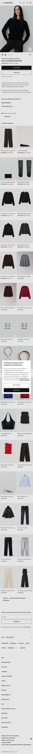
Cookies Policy (25, 380)
